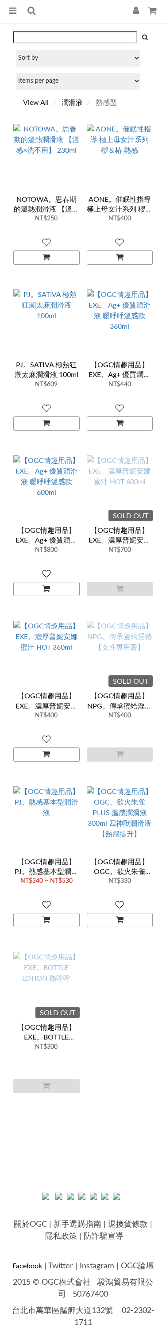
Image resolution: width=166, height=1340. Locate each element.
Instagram (97, 1266)
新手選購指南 (77, 1224)
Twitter (60, 1266)
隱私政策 (61, 1236)
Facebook (27, 1266)
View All (36, 102)
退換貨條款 (128, 1224)
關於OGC (30, 1224)
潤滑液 (72, 102)
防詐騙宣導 (104, 1236)
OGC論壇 (137, 1266)
